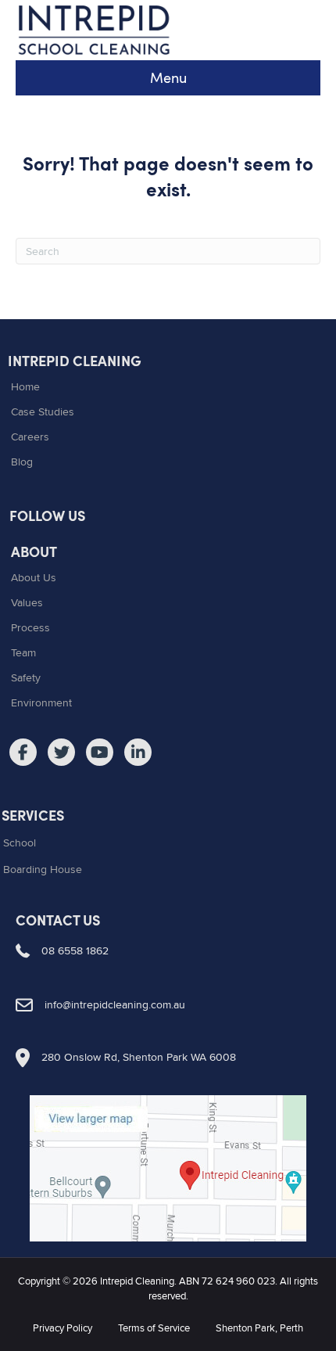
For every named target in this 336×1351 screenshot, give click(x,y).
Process (30, 627)
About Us (33, 577)
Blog (22, 461)
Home (25, 386)
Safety (26, 677)
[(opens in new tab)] (168, 1165)
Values (27, 602)
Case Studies (42, 411)
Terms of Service (154, 1327)
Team (23, 652)
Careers (30, 436)
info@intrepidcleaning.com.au (115, 1004)
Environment (41, 702)
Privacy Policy (62, 1327)
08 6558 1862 (75, 950)
